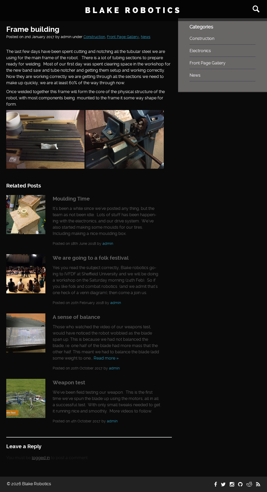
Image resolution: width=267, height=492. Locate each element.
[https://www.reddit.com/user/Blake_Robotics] (249, 484)
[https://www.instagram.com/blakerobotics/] (232, 484)
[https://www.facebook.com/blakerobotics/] (215, 484)
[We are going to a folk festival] (25, 291)
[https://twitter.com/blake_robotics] (223, 484)
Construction (94, 37)
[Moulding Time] (25, 232)
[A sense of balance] (25, 351)
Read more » (106, 358)
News (145, 37)
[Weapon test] (25, 416)
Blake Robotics (133, 10)
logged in (41, 457)
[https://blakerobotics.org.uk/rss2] (258, 484)
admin (107, 243)
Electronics (200, 50)
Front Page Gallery (123, 37)
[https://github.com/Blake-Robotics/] (240, 484)
